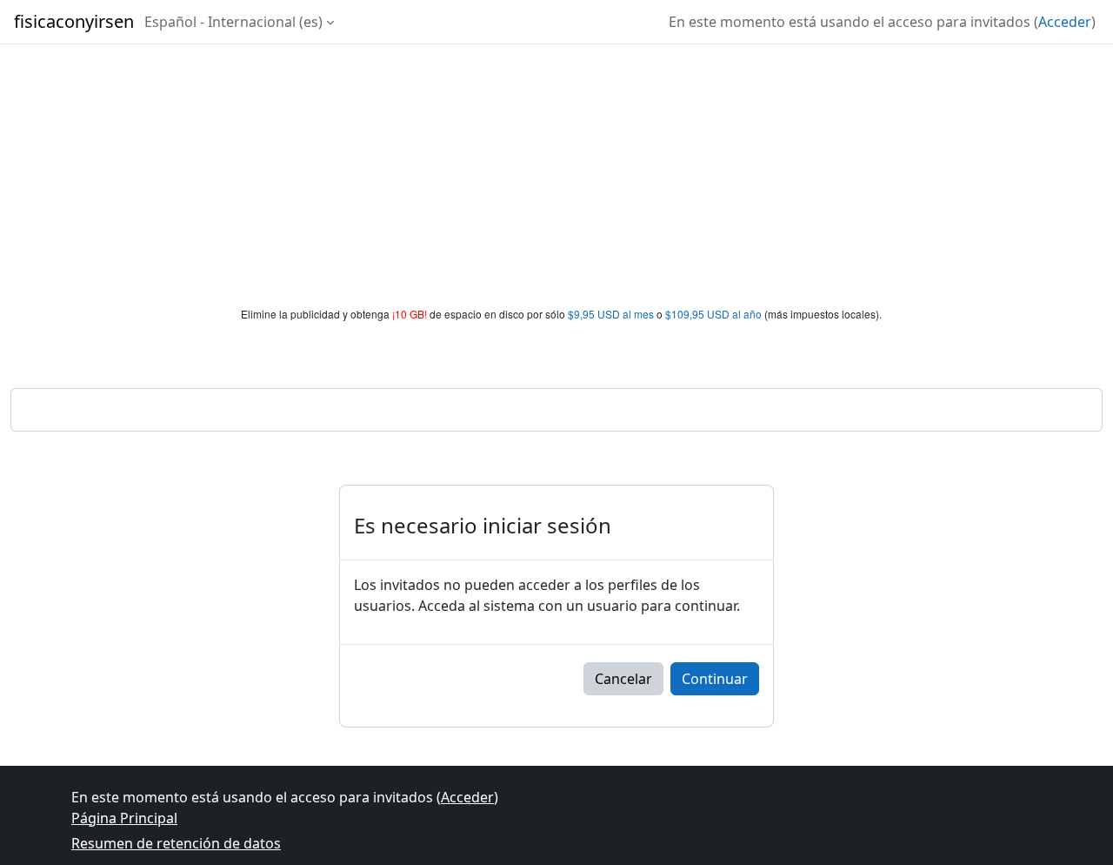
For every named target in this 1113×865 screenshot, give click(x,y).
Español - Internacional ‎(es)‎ (233, 21)
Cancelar (623, 678)
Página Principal (124, 818)
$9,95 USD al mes (611, 313)
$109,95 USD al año (713, 313)
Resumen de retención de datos (176, 843)
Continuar (715, 678)
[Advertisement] (556, 176)
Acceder (1064, 21)
